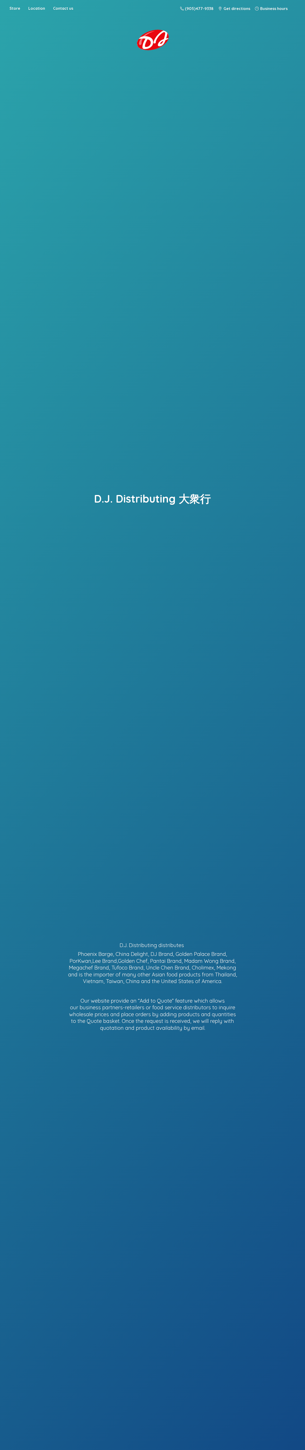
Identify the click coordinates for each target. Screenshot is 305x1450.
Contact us (63, 8)
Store (15, 8)
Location (36, 8)
